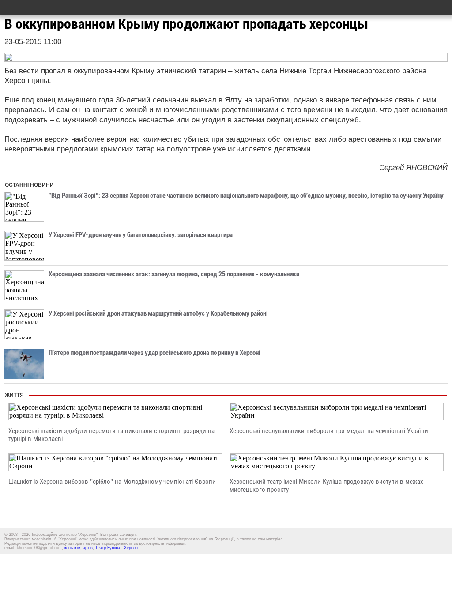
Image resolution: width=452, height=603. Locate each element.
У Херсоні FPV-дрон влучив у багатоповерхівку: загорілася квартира (141, 235)
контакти (72, 548)
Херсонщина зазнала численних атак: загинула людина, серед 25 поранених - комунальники (174, 274)
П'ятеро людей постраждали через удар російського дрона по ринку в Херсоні (154, 353)
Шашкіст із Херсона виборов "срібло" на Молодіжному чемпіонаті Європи (112, 481)
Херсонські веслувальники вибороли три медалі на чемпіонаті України (329, 430)
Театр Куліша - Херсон (116, 548)
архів (88, 548)
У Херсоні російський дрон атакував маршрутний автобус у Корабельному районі (158, 313)
